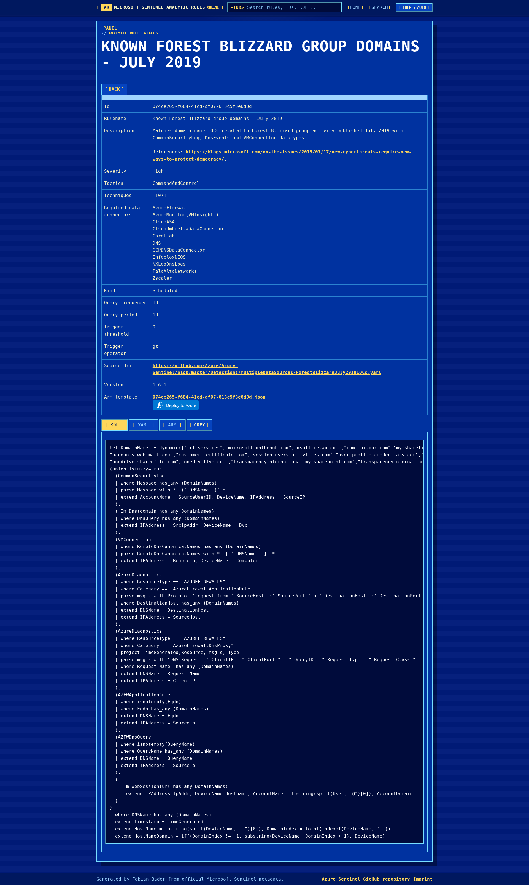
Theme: (414, 7)
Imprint (423, 879)
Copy (199, 424)
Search (379, 7)
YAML (143, 424)
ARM (172, 424)
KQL (114, 424)
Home (355, 7)
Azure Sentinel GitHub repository (366, 879)
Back (114, 89)
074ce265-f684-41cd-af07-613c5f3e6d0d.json (209, 397)
